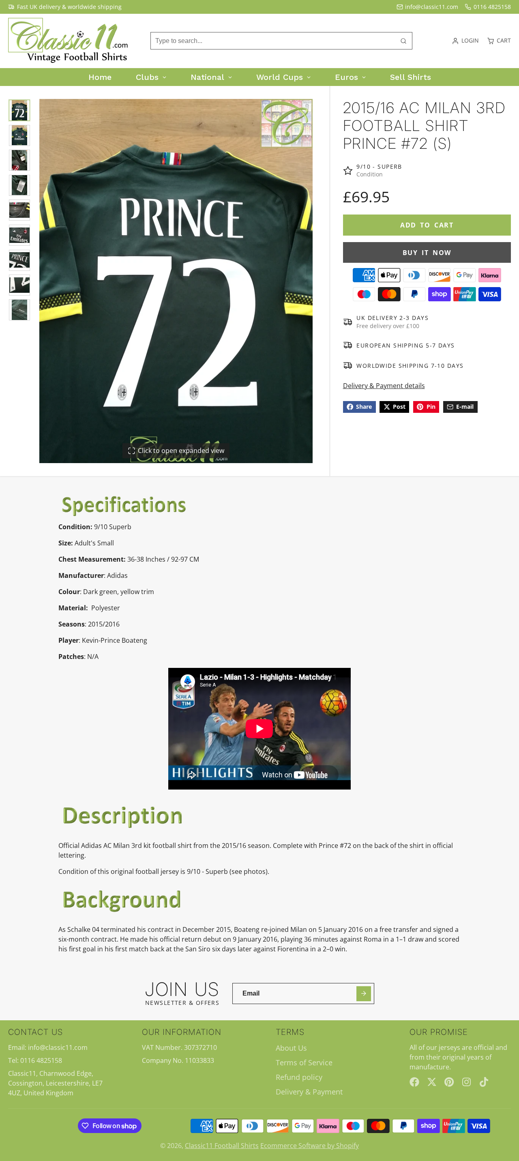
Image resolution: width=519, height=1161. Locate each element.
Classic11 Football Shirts (222, 1145)
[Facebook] (414, 1082)
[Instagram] (467, 1082)
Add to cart (427, 225)
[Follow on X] (432, 1082)
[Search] (403, 40)
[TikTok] (484, 1082)
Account (465, 41)
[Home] (69, 41)
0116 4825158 (492, 7)
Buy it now (427, 252)
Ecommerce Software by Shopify (309, 1145)
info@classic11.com (431, 7)
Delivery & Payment (309, 1092)
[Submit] (363, 993)
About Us (291, 1048)
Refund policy (299, 1077)
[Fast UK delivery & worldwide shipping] (65, 6)
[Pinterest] (449, 1082)
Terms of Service (304, 1062)
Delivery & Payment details (384, 385)
